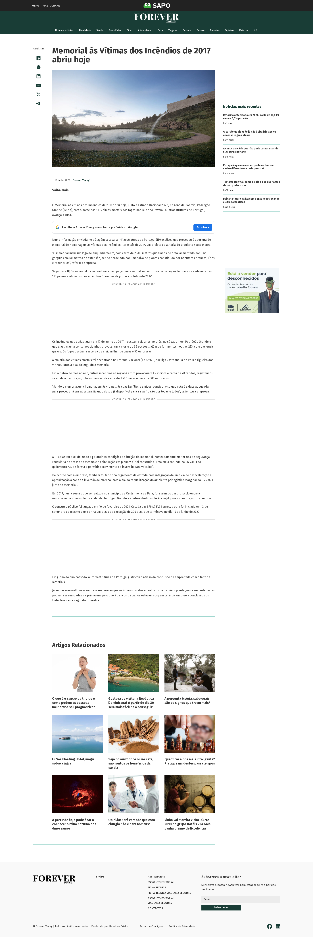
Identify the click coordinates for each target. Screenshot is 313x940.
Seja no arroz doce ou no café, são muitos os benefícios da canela (130, 763)
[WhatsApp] (38, 67)
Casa (160, 30)
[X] (38, 94)
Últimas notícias (64, 30)
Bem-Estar (115, 30)
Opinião (229, 30)
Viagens (172, 30)
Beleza (201, 30)
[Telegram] (38, 103)
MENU (35, 6)
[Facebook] (38, 58)
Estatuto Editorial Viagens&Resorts (161, 901)
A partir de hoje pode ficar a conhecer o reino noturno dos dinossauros (74, 824)
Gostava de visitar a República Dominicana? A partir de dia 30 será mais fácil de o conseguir (131, 703)
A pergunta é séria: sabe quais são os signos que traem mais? (187, 701)
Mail (45, 6)
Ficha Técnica (157, 887)
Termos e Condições (151, 926)
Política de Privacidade (182, 926)
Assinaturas (156, 876)
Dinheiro (215, 30)
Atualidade (85, 30)
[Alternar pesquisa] (256, 30)
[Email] (38, 85)
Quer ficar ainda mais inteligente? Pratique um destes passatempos (189, 761)
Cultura (187, 30)
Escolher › (203, 227)
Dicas (130, 30)
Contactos (155, 908)
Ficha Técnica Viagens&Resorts (169, 893)
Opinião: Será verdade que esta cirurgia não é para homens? (131, 822)
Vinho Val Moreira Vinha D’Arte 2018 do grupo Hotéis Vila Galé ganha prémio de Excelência (187, 824)
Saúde (99, 30)
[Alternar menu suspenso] (247, 30)
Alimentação (145, 30)
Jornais (55, 6)
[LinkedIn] (38, 76)
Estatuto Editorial (161, 882)
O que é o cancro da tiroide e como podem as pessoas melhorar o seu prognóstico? (73, 703)
